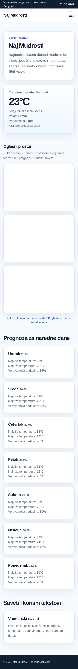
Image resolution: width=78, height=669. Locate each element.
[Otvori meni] (71, 15)
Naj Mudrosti (15, 15)
